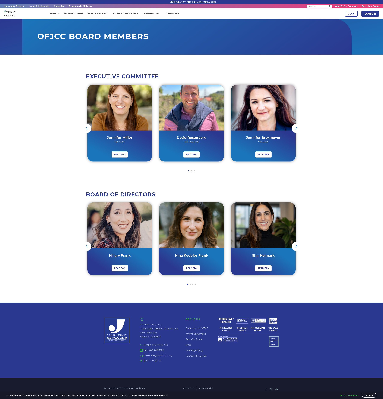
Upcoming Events (14, 6)
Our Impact (171, 13)
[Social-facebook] (266, 389)
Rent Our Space (371, 6)
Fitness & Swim (73, 13)
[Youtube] (276, 389)
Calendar (59, 6)
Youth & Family (98, 13)
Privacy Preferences (349, 395)
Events (54, 13)
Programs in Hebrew (80, 6)
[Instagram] (271, 389)
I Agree (369, 395)
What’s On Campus (346, 6)
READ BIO (119, 154)
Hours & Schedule (39, 6)
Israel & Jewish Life (125, 13)
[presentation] (86, 128)
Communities (151, 13)
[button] (188, 170)
